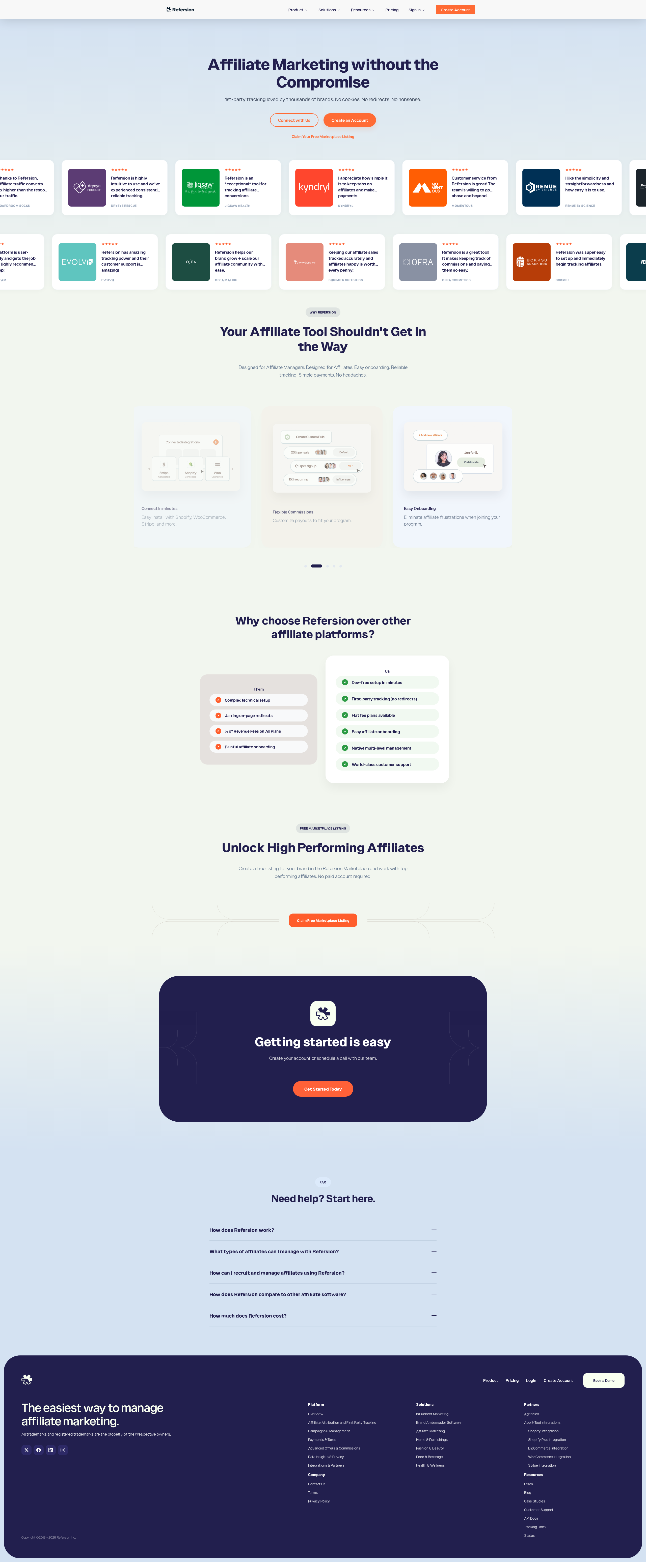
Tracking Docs (535, 1527)
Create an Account (350, 120)
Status (529, 1535)
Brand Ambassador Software (439, 1422)
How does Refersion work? (241, 1230)
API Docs (531, 1518)
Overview (315, 1414)
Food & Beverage (429, 1457)
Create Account (558, 1380)
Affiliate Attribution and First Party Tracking (342, 1422)
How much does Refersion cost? (248, 1316)
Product (490, 1380)
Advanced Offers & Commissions (334, 1448)
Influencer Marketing (432, 1414)
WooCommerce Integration (549, 1457)
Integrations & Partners (326, 1465)
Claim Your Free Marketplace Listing (323, 136)
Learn (528, 1484)
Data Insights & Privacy (326, 1457)
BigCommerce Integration (548, 1448)
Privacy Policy (319, 1501)
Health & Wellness (430, 1465)
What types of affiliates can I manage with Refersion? (274, 1251)
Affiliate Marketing (430, 1431)
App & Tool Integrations (542, 1422)
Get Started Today (323, 1088)
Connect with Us (294, 120)
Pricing (512, 1380)
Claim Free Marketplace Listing (323, 920)
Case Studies (534, 1501)
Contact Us (316, 1484)
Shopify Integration (543, 1431)
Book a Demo (603, 1380)
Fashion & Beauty (430, 1448)
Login (531, 1380)
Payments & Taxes (322, 1439)
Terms (313, 1492)
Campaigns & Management (329, 1431)
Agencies (531, 1414)
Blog (527, 1492)
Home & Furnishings (432, 1439)
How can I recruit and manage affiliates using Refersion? (277, 1273)
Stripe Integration (542, 1465)
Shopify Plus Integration (547, 1439)
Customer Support (538, 1510)
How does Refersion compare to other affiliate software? (277, 1294)
